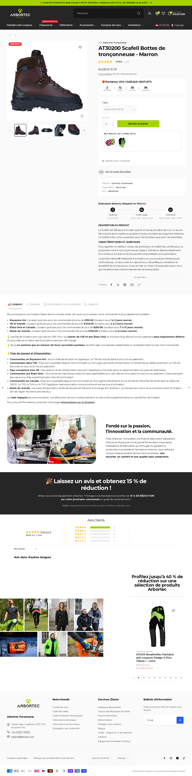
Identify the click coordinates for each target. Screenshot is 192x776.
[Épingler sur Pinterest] (124, 284)
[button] (176, 13)
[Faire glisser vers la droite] (84, 130)
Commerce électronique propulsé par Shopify (169, 771)
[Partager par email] (132, 285)
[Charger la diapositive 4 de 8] (155, 678)
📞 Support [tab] (91, 304)
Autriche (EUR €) (100, 758)
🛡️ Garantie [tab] (33, 304)
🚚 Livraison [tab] (15, 304)
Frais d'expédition (105, 74)
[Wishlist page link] (163, 13)
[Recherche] (139, 13)
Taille (105, 102)
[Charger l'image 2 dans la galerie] (33, 130)
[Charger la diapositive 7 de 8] (171, 678)
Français (121, 758)
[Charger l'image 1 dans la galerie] (20, 130)
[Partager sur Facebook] (111, 284)
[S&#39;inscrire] (180, 720)
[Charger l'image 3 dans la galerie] (47, 130)
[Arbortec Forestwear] (27, 709)
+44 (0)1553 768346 (20, 732)
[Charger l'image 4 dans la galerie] (60, 130)
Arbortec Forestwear (112, 42)
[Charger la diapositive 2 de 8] (144, 678)
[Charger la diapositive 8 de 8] (176, 678)
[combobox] (108, 13)
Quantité (105, 118)
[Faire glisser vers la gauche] (10, 130)
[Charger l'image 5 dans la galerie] (74, 130)
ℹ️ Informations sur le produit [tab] (62, 304)
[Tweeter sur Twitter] (118, 284)
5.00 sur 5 (45, 532)
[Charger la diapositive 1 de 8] (138, 678)
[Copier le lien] (139, 284)
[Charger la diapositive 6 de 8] (165, 678)
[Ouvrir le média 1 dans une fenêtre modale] (47, 81)
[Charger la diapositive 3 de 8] (149, 678)
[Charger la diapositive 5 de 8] (160, 678)
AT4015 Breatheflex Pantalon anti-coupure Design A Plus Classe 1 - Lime (155, 658)
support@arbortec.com (22, 736)
